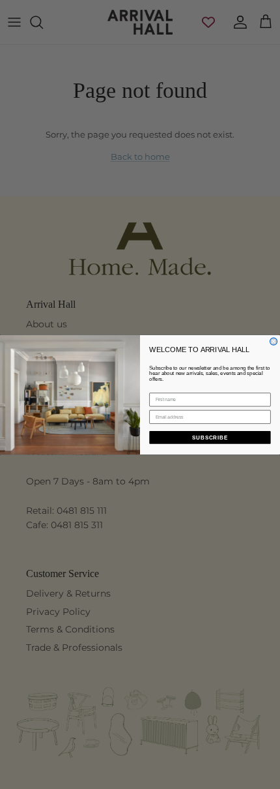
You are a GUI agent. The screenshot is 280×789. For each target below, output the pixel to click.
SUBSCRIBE (210, 437)
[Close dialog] (273, 341)
